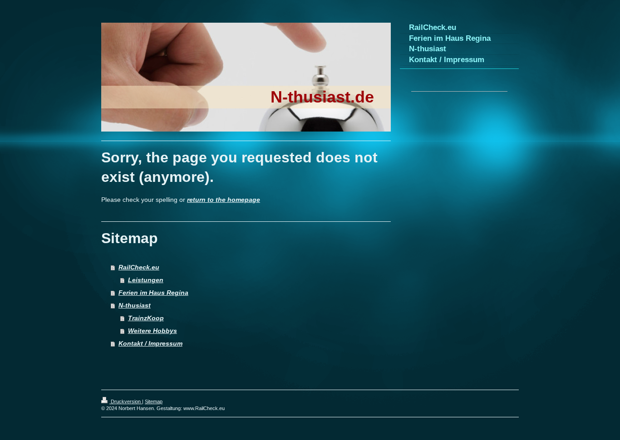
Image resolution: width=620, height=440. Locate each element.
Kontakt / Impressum (150, 343)
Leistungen (145, 280)
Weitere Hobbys (152, 330)
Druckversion (125, 401)
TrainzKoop (146, 318)
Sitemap (153, 401)
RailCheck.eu (138, 267)
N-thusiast (134, 305)
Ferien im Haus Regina (153, 292)
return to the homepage (223, 199)
